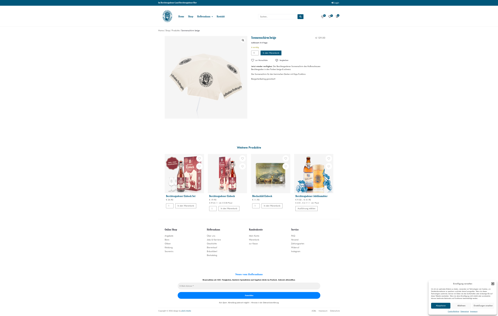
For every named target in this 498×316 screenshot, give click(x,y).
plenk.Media (186, 311)
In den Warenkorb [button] (186, 206)
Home (161, 30)
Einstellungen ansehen (483, 305)
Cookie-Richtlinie (453, 311)
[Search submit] (300, 16)
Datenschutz (465, 311)
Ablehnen (461, 305)
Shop (167, 30)
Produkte (176, 30)
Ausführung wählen (306, 208)
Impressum (474, 311)
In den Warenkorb (271, 53)
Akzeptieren (441, 305)
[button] (493, 283)
